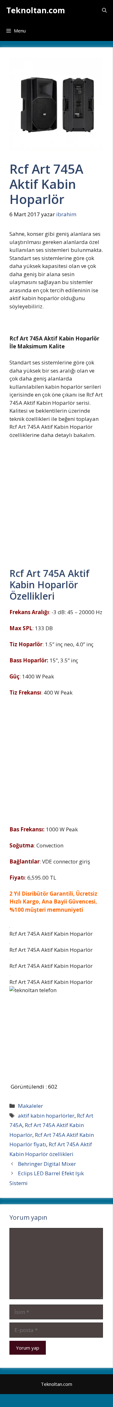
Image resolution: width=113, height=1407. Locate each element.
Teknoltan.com (35, 10)
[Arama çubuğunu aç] (104, 10)
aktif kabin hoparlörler (46, 1115)
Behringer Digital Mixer (47, 1163)
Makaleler (30, 1105)
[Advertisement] (56, 506)
